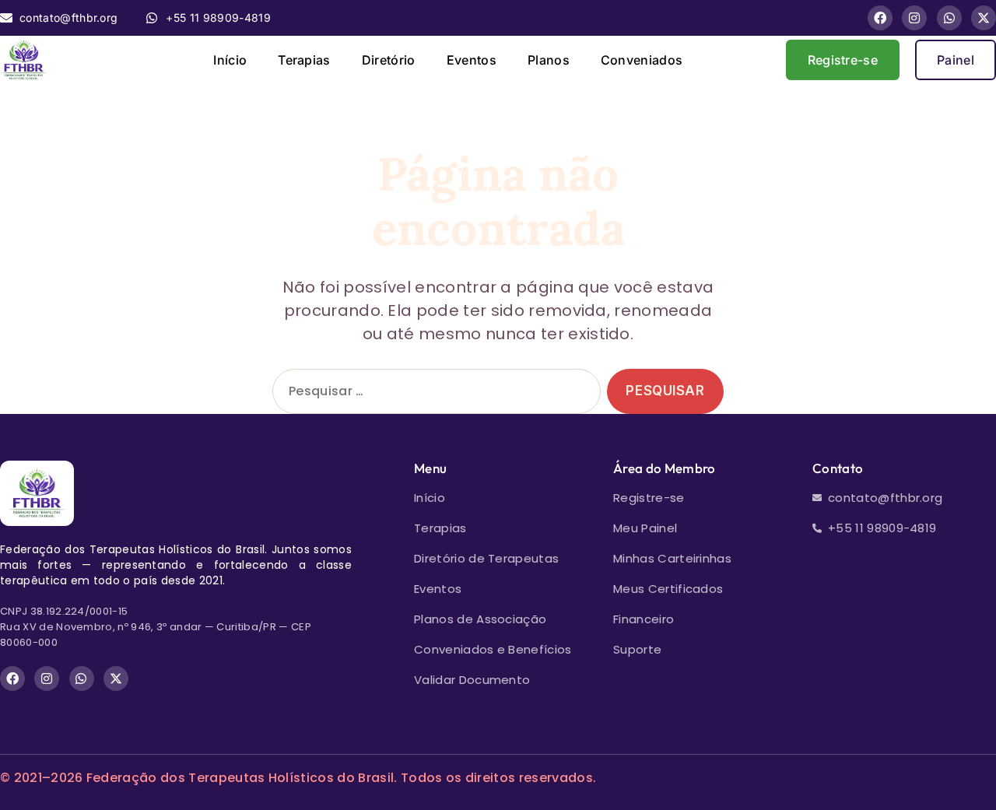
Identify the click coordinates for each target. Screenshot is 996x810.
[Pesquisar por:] (433, 395)
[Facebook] (880, 17)
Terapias (304, 60)
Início (230, 60)
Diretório (389, 60)
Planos (549, 60)
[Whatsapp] (949, 17)
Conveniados (642, 60)
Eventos (471, 60)
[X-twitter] (983, 17)
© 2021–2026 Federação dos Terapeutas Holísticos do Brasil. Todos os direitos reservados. (298, 778)
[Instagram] (914, 17)
